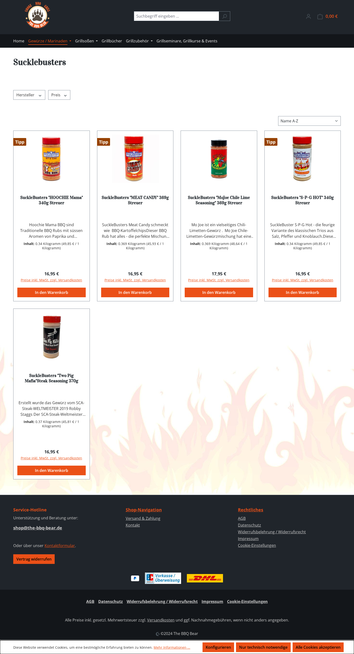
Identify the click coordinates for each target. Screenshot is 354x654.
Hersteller (25, 95)
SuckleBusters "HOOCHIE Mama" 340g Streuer (51, 200)
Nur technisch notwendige (263, 647)
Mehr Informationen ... (172, 647)
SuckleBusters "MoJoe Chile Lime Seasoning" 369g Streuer (219, 200)
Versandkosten (161, 620)
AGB (242, 518)
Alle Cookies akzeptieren (318, 647)
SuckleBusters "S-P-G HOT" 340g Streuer (302, 200)
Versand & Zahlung (143, 518)
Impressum (248, 538)
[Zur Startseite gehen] (37, 15)
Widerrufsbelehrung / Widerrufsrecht (272, 532)
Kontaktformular (60, 545)
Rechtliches (250, 510)
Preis (56, 95)
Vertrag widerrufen (34, 559)
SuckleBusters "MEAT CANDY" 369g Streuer (135, 200)
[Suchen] (224, 16)
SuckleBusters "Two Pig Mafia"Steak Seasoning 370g (51, 378)
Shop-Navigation (144, 510)
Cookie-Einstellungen (257, 545)
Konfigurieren (218, 647)
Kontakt (133, 525)
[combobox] (176, 16)
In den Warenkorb (51, 292)
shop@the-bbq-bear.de (37, 528)
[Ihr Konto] (308, 16)
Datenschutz (249, 525)
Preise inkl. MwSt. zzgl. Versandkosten (51, 280)
